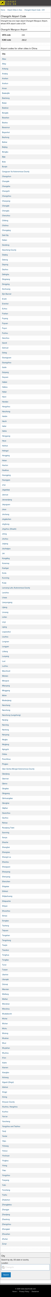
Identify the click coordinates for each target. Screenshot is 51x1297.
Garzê (4, 342)
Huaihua (5, 470)
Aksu (4, 58)
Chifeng (5, 220)
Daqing (5, 254)
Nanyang (5, 734)
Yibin (4, 1141)
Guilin (4, 367)
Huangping (6, 475)
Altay (4, 63)
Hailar (4, 391)
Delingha (5, 274)
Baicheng (6, 98)
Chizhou (5, 225)
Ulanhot (5, 974)
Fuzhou (5, 333)
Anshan (5, 78)
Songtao (5, 920)
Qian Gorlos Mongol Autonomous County (18, 768)
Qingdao (5, 788)
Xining (4, 1097)
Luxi (3, 661)
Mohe (4, 695)
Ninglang (5, 744)
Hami (4, 396)
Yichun (5, 1150)
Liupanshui (6, 631)
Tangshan (6, 935)
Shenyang (6, 876)
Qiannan (5, 778)
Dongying (6, 284)
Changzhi (6, 191)
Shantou (5, 862)
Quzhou (5, 817)
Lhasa (4, 597)
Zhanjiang (6, 1214)
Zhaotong (6, 1219)
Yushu (4, 1194)
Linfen (4, 617)
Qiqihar (5, 808)
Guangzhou (6, 362)
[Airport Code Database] (25, 3)
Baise (4, 102)
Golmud (5, 347)
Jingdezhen (6, 519)
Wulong (5, 1033)
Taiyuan (5, 930)
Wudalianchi (7, 1013)
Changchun (6, 176)
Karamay (5, 563)
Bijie (3, 156)
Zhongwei (6, 1229)
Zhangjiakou (7, 1204)
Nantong (5, 729)
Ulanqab (5, 979)
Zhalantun (6, 1199)
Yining (4, 1165)
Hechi (4, 421)
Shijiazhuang (7, 896)
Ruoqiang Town (8, 827)
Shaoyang (6, 871)
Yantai (4, 1136)
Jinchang (5, 514)
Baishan (5, 107)
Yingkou (5, 1160)
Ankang (5, 68)
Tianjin (4, 945)
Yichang (5, 1145)
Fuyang (5, 318)
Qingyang (6, 793)
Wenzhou (6, 1008)
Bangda (5, 112)
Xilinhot (5, 1087)
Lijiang (4, 607)
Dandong (5, 245)
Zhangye (5, 1209)
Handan (5, 401)
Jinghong (5, 524)
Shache (5, 842)
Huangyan (6, 480)
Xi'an (4, 1057)
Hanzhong (6, 411)
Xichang (5, 1077)
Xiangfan (5, 1072)
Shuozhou (6, 910)
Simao (4, 915)
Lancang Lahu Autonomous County (16, 587)
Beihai (4, 142)
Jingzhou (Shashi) (9, 528)
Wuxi (4, 1043)
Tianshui (5, 950)
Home (14, 1291)
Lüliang (5, 651)
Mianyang (6, 685)
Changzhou (6, 196)
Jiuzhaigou (6, 548)
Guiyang (5, 372)
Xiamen (5, 1067)
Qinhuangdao (7, 798)
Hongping (6, 455)
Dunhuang (6, 289)
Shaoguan (6, 866)
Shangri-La (6, 857)
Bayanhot (6, 132)
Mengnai (5, 680)
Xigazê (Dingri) (8, 1082)
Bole (4, 161)
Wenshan (6, 1003)
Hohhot (5, 445)
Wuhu (4, 1028)
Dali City (5, 235)
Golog (4, 352)
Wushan (5, 1038)
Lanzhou (5, 592)
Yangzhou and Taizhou (11, 1126)
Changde (5, 181)
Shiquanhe (6, 901)
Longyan (5, 646)
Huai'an (5, 465)
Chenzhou (6, 215)
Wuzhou (5, 1052)
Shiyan (5, 906)
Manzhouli (6, 671)
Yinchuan (6, 1155)
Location (4, 1263)
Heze (4, 440)
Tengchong (6, 940)
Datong (5, 259)
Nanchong (6, 710)
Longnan (5, 641)
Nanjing (5, 719)
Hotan (4, 460)
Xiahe (4, 1062)
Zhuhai (5, 1239)
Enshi (4, 298)
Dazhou (5, 269)
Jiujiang (5, 543)
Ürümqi (5, 984)
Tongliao (5, 959)
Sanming (5, 832)
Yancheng (6, 1121)
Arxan (4, 88)
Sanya (4, 837)
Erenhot (5, 303)
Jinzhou (5, 538)
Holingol (5, 450)
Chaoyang (6, 201)
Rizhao (5, 822)
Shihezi (5, 891)
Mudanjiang (6, 700)
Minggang (6, 690)
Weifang (5, 994)
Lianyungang (7, 602)
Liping (4, 627)
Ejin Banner (6, 293)
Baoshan (5, 117)
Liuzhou (5, 636)
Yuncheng (6, 1190)
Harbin (4, 416)
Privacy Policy (24, 1291)
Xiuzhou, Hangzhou (10, 1106)
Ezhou (4, 308)
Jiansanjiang (7, 499)
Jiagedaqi (6, 489)
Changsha (6, 186)
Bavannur (6, 127)
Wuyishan (6, 1048)
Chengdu (5, 210)
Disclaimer (35, 1291)
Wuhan (5, 1023)
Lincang (5, 612)
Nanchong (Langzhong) (11, 715)
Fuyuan (5, 323)
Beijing (4, 147)
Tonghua (5, 954)
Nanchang (6, 705)
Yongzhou (6, 1175)
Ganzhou (5, 338)
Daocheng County (9, 249)
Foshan (5, 313)
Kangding (6, 558)
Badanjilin (6, 93)
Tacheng (5, 925)
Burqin (4, 166)
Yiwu (4, 1170)
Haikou (5, 387)
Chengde (5, 205)
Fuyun (4, 328)
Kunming (5, 577)
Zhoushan (6, 1234)
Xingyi (4, 1092)
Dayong (5, 264)
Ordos (4, 754)
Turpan (5, 969)
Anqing (5, 73)
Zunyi (4, 1243)
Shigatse (5, 886)
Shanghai (6, 847)
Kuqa (4, 582)
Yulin (4, 1185)
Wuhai (4, 1018)
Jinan (4, 509)
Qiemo (4, 783)
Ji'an (4, 484)
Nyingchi (5, 749)
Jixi (3, 553)
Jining (4, 533)
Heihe (4, 431)
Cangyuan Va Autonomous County (15, 171)
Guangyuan (6, 357)
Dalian (4, 240)
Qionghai (5, 803)
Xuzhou (5, 1111)
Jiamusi (5, 494)
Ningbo (5, 739)
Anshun (5, 83)
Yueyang (5, 1180)
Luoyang (5, 656)
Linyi (4, 622)
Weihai (5, 999)
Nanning (5, 724)
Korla (4, 573)
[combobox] (25, 1267)
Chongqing (6, 230)
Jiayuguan (6, 504)
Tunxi (4, 964)
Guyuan (5, 377)
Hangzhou (6, 406)
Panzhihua (6, 759)
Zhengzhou (6, 1224)
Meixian (5, 675)
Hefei (4, 426)
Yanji (4, 1131)
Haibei (4, 382)
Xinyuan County (8, 1101)
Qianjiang (6, 773)
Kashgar (5, 568)
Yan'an (5, 1116)
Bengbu (5, 151)
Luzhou (5, 666)
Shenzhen (6, 881)
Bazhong (5, 137)
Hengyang (6, 436)
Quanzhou (6, 813)
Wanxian (5, 989)
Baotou (5, 122)
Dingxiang (6, 279)
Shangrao (6, 852)
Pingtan (5, 764)
